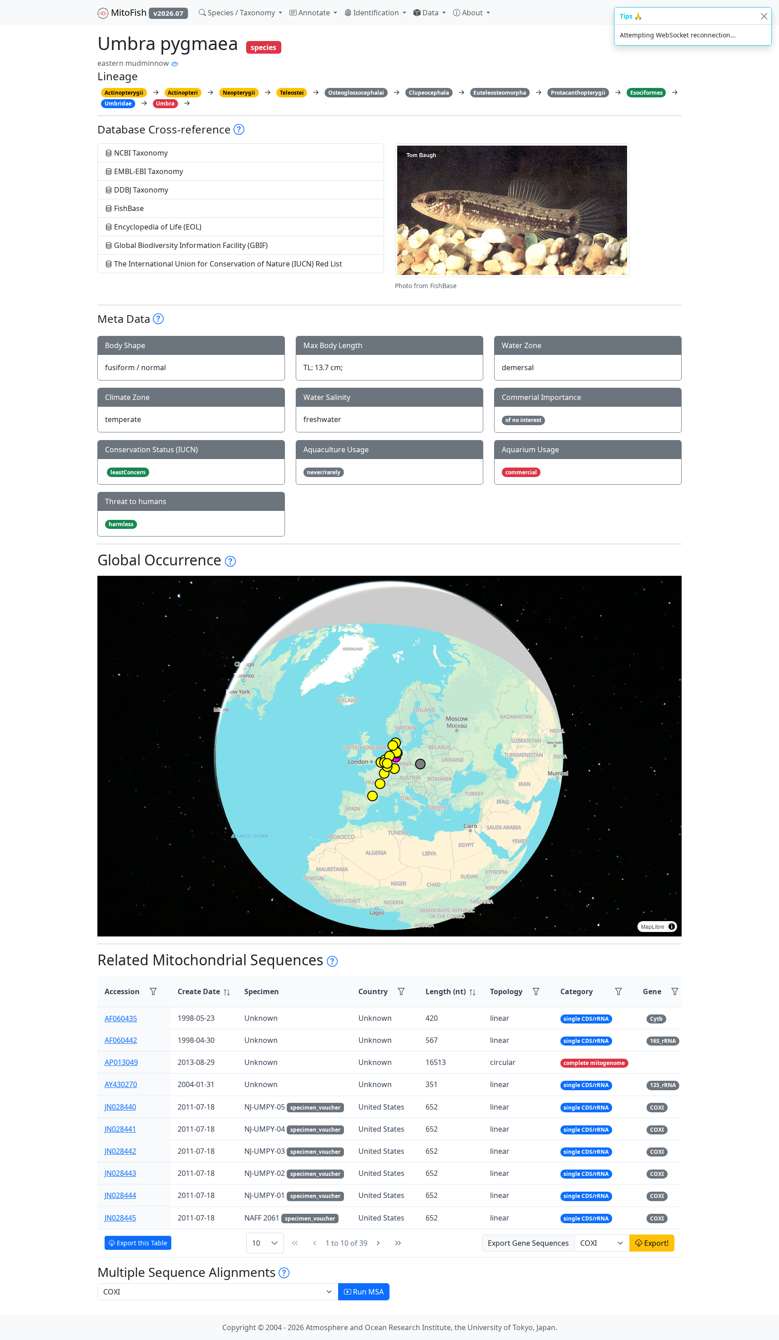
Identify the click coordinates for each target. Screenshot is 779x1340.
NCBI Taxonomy (140, 153)
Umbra (165, 103)
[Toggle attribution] (671, 926)
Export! (655, 1243)
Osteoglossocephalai (356, 92)
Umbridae (118, 103)
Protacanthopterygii (578, 92)
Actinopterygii (124, 92)
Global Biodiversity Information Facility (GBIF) (190, 245)
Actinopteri (183, 92)
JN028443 (120, 1173)
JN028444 (120, 1195)
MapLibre (652, 926)
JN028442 (120, 1151)
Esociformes (646, 92)
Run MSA (367, 1292)
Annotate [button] (314, 13)
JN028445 (120, 1218)
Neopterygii (239, 92)
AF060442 (121, 1040)
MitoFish (146, 12)
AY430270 (121, 1084)
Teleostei (292, 92)
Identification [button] (376, 13)
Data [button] (430, 13)
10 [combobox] (256, 1243)
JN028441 (120, 1129)
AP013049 (121, 1062)
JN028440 (120, 1107)
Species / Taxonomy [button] (241, 13)
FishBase (128, 208)
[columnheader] (203, 991)
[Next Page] (378, 1243)
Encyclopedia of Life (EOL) (157, 227)
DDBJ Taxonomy (140, 190)
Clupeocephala (429, 92)
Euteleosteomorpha (499, 92)
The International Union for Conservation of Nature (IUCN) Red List (227, 264)
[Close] (764, 16)
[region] (389, 756)
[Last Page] (398, 1243)
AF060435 (121, 1018)
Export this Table (141, 1243)
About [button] (472, 13)
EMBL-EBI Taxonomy (147, 171)
